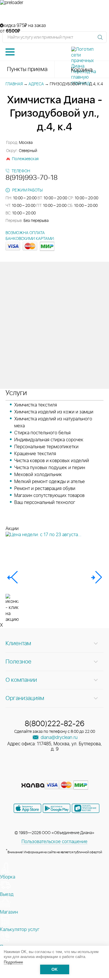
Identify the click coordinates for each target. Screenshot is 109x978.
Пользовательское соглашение (54, 841)
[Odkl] (45, 776)
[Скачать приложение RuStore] (85, 808)
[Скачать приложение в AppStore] (27, 808)
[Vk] (34, 776)
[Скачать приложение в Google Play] (56, 808)
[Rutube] (55, 776)
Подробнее (13, 962)
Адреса (36, 84)
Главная (14, 84)
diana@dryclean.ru (59, 737)
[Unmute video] (54, 14)
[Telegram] (65, 776)
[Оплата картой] (32, 785)
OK (54, 969)
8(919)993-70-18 (32, 177)
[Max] (75, 776)
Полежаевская (25, 159)
